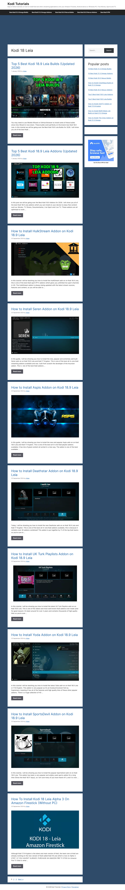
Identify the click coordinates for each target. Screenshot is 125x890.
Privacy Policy (66, 887)
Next (20, 879)
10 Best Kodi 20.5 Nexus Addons (100, 90)
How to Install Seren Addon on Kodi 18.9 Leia (45, 309)
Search (108, 50)
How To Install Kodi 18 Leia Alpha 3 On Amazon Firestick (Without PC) (40, 801)
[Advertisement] (62, 29)
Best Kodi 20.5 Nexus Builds (64, 12)
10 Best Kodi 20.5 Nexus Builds (99, 78)
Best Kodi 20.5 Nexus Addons (87, 12)
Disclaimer (75, 887)
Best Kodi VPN (105, 12)
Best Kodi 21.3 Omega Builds (18, 12)
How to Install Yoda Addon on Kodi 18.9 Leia (44, 635)
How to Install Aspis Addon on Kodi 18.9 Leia (44, 387)
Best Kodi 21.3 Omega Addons (42, 12)
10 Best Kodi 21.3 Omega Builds (99, 69)
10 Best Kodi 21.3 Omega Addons (100, 73)
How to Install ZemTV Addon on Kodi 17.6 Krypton (100, 105)
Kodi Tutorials (18, 4)
